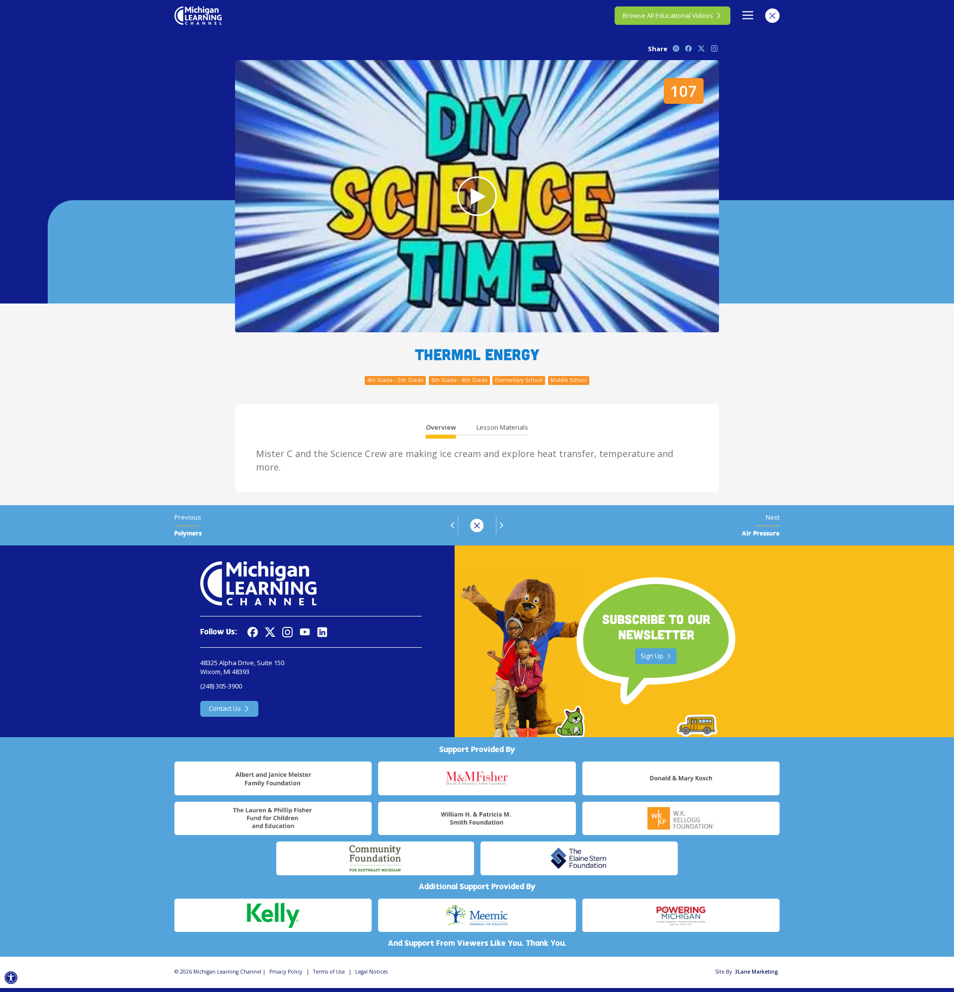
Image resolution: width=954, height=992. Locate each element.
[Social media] (305, 632)
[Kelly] (273, 915)
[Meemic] (476, 915)
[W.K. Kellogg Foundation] (681, 819)
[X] (270, 632)
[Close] (772, 15)
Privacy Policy (285, 971)
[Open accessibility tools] (11, 978)
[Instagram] (287, 632)
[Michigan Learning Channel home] (198, 15)
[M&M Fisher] (476, 778)
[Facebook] (252, 632)
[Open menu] (748, 15)
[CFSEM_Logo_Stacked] (375, 858)
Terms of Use (329, 971)
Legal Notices (371, 971)
